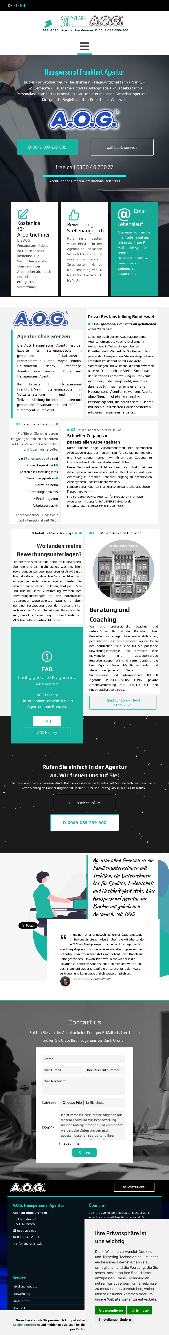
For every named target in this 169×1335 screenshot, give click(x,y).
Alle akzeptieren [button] (111, 1310)
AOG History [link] (47, 732)
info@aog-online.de (29, 1243)
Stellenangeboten (26, 1324)
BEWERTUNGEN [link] (134, 1187)
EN (22, 5)
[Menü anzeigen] (84, 47)
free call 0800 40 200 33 (84, 167)
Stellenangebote (37, 458)
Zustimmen (72, 1143)
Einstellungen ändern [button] (115, 1319)
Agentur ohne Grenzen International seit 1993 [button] (84, 181)
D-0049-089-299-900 (47, 147)
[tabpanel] (46, 5)
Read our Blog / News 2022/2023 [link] (122, 702)
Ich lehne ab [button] (140, 1310)
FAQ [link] (47, 721)
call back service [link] (122, 147)
